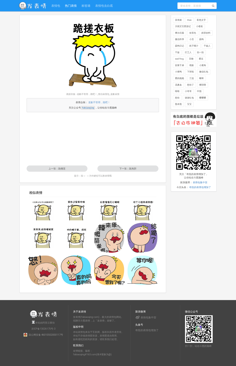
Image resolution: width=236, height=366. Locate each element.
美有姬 (178, 20)
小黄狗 (202, 65)
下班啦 (190, 71)
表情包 (55, 5)
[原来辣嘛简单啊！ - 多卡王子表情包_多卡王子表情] (109, 237)
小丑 (191, 39)
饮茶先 (192, 33)
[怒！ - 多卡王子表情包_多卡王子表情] (43, 270)
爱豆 (201, 58)
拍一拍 (200, 52)
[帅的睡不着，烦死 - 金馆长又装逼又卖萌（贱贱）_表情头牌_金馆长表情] (76, 237)
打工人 (188, 52)
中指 (199, 91)
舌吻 (191, 58)
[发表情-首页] (32, 5)
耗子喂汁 (193, 46)
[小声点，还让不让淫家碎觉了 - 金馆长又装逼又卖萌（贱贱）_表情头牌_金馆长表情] (43, 210)
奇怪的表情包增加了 (200, 187)
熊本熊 (178, 104)
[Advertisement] (93, 139)
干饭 (177, 52)
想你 (177, 97)
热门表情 (71, 5)
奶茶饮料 (205, 33)
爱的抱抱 (179, 78)
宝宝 (189, 104)
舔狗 (201, 39)
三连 (191, 78)
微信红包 (203, 71)
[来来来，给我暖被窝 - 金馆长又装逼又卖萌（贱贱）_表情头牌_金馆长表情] (43, 237)
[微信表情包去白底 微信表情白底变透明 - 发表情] (193, 128)
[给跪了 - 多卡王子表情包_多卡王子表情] (142, 237)
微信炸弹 (179, 39)
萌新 (191, 65)
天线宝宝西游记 (183, 26)
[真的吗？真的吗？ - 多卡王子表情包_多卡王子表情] (76, 270)
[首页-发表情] (43, 317)
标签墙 (86, 5)
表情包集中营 (200, 182)
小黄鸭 (178, 71)
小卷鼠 (199, 26)
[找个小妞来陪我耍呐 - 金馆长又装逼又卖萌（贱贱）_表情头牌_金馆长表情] (142, 210)
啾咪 (201, 78)
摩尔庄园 (179, 33)
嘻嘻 (177, 91)
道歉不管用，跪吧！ (99, 102)
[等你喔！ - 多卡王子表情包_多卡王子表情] (142, 270)
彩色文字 (201, 20)
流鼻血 (178, 85)
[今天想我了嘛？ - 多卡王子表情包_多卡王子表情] (109, 270)
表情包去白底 (104, 5)
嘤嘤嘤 (202, 97)
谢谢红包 (189, 97)
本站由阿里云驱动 (45, 322)
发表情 (76, 317)
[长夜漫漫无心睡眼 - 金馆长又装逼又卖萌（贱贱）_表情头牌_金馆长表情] (109, 210)
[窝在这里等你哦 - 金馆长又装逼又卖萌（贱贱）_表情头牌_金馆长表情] (76, 210)
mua (189, 20)
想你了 (190, 85)
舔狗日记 (179, 46)
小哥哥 (188, 91)
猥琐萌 (202, 85)
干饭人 (207, 46)
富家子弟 (179, 65)
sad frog (179, 58)
